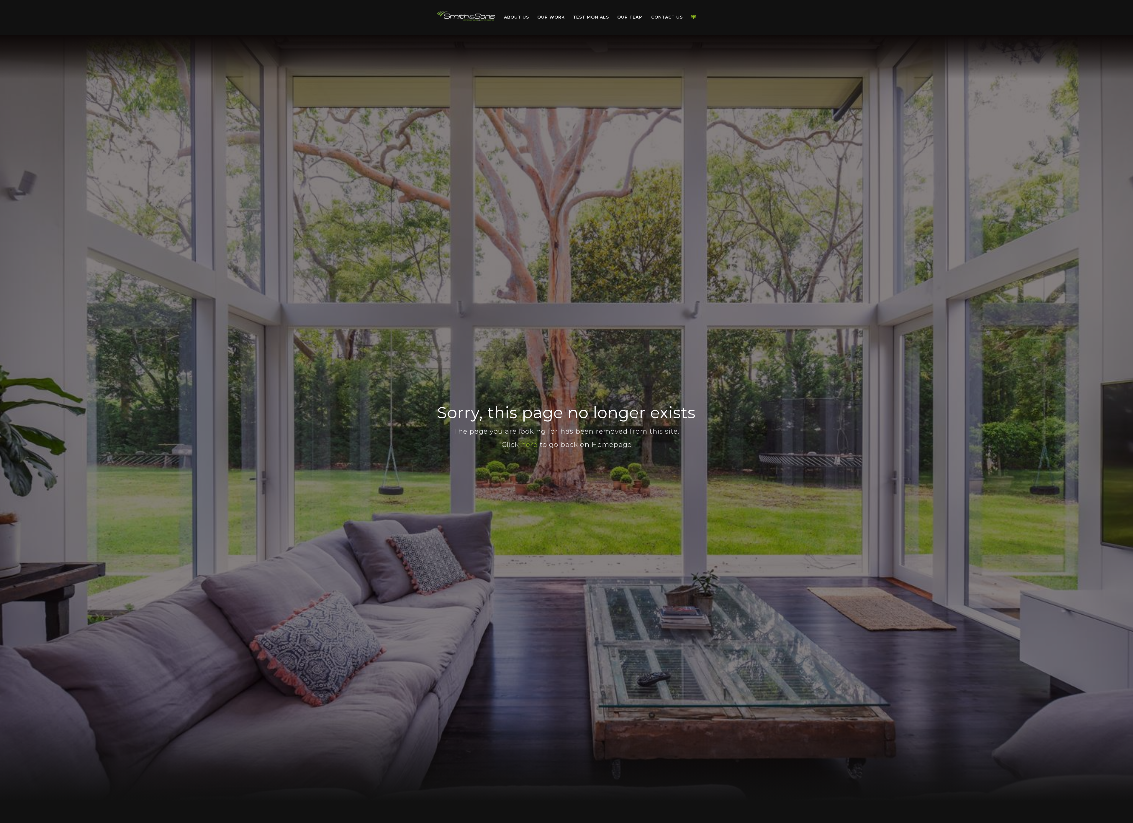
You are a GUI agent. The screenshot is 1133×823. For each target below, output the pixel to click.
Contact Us (667, 17)
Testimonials (591, 17)
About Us (516, 17)
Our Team (630, 17)
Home (466, 16)
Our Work (551, 17)
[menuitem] (466, 17)
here (529, 444)
